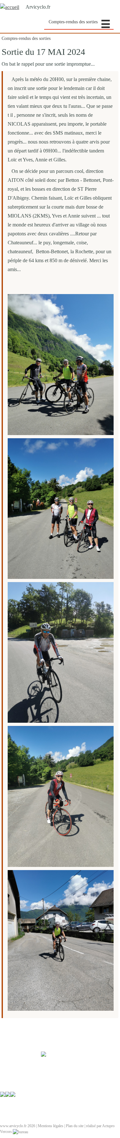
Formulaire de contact (16, 1077)
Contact (6, 1120)
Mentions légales (50, 1126)
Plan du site (75, 1126)
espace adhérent (12, 1099)
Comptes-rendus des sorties (73, 21)
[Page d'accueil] (9, 7)
